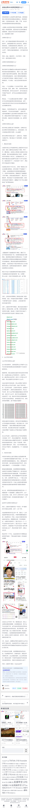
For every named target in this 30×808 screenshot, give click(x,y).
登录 (24, 2)
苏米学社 (7, 688)
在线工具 (12, 9)
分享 (15, 688)
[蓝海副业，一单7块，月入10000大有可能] (8, 715)
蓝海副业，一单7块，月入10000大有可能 (7, 723)
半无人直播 (16, 767)
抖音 (8, 774)
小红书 (6, 770)
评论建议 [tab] (21, 12)
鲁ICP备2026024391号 (15, 802)
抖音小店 (16, 775)
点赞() (25, 688)
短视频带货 (19, 785)
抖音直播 (21, 777)
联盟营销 (20, 788)
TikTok (14, 760)
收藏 (20, 688)
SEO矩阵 (7, 685)
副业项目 (10, 767)
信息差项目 (12, 766)
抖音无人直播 (6, 777)
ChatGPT (5, 761)
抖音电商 (13, 777)
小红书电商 (21, 770)
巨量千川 (8, 772)
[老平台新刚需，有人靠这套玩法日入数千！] (22, 715)
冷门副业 (19, 766)
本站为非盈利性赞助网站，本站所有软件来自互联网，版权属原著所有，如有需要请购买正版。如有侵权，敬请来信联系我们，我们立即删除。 (15, 800)
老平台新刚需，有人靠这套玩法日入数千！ (22, 723)
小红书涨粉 (14, 770)
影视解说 (14, 772)
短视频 (6, 785)
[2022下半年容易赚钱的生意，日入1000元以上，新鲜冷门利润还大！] (8, 732)
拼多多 (19, 779)
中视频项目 (23, 763)
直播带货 (20, 781)
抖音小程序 (24, 774)
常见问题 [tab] (14, 12)
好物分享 (23, 767)
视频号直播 (14, 790)
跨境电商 (12, 793)
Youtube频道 (10, 763)
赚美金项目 (21, 790)
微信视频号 (20, 772)
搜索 (3, 747)
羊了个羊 (13, 788)
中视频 (17, 763)
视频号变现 (7, 790)
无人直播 (9, 782)
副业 (5, 767)
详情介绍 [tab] (6, 12)
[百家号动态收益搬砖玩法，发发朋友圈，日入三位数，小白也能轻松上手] (22, 732)
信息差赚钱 (5, 766)
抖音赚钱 (12, 779)
